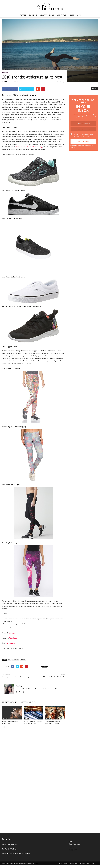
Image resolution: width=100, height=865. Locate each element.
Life (78, 15)
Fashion (33, 15)
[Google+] (20, 692)
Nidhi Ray (6, 82)
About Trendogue (74, 844)
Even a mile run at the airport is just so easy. (29, 147)
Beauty (43, 15)
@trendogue (13, 638)
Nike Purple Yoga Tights (10, 543)
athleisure (15, 659)
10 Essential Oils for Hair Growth (54, 677)
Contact (71, 847)
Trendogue (12, 633)
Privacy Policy (73, 850)
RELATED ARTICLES (9, 702)
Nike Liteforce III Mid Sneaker (12, 219)
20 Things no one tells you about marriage (15, 677)
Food (51, 15)
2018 (9, 659)
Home (70, 841)
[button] (95, 15)
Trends (23, 659)
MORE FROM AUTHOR (27, 702)
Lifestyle (61, 15)
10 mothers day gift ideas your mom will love (16, 853)
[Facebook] (17, 692)
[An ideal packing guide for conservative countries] (55, 712)
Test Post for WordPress (9, 844)
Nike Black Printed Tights (11, 485)
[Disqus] (33, 757)
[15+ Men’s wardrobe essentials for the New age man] (33, 712)
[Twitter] (24, 692)
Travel (23, 15)
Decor (71, 15)
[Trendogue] (50, 6)
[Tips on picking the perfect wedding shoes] (12, 712)
